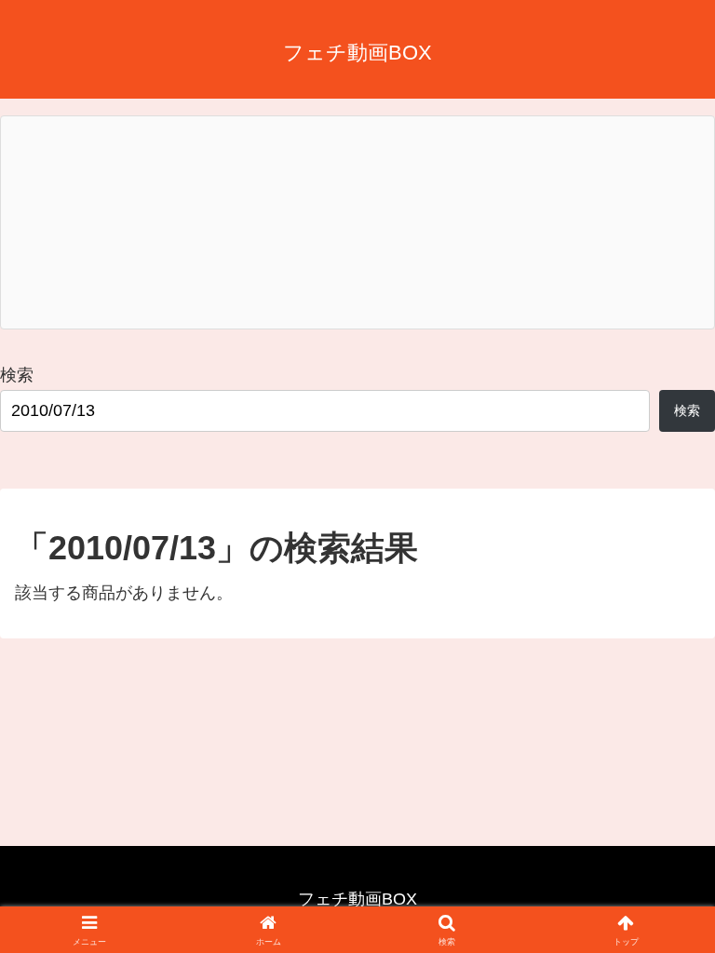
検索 (17, 375)
